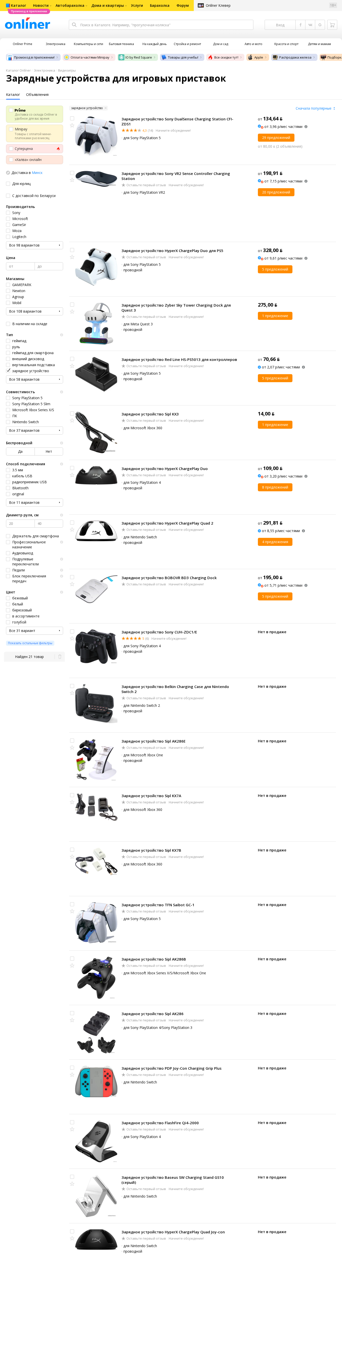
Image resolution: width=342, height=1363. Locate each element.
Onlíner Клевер (218, 5)
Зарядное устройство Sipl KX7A (151, 795)
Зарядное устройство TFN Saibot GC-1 (158, 904)
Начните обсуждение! (173, 130)
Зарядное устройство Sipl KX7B (151, 850)
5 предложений (275, 269)
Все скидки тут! (226, 57)
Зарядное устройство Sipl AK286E (153, 741)
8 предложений (275, 487)
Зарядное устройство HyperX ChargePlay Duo (164, 468)
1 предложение (275, 315)
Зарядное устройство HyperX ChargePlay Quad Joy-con (173, 1231)
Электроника (44, 70)
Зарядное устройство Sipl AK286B (153, 959)
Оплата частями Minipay (90, 57)
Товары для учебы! (183, 57)
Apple (258, 57)
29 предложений (276, 137)
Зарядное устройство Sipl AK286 (152, 1013)
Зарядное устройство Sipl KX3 (150, 413)
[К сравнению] (72, 118)
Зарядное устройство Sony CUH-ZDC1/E (159, 631)
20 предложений (276, 192)
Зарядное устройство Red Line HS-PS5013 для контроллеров (179, 359)
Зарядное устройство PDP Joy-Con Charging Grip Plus (171, 1068)
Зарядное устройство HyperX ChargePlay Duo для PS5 (172, 250)
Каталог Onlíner (18, 70)
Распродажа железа (295, 57)
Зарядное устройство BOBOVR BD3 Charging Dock (169, 577)
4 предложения (275, 541)
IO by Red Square (138, 57)
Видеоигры (67, 70)
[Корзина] (332, 25)
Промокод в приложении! (34, 57)
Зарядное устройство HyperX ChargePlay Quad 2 (167, 523)
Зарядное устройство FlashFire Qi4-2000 (160, 1122)
